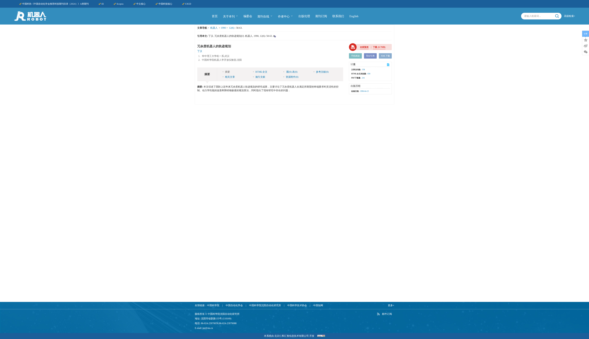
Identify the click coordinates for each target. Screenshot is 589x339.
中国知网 (318, 305)
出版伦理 (304, 16)
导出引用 (370, 56)
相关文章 (230, 77)
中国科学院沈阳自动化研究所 (265, 305)
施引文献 (260, 77)
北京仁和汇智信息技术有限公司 (291, 336)
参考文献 (322, 72)
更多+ (391, 305)
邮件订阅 (387, 314)
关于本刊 (229, 16)
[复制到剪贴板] (274, 36)
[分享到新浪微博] (585, 46)
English (353, 16)
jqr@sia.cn (207, 328)
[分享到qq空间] (585, 40)
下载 (379, 47)
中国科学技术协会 (297, 305)
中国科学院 (213, 305)
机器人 (214, 28)
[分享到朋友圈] (585, 52)
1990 (223, 28)
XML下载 (385, 56)
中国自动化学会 (234, 305)
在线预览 (364, 47)
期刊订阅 (321, 16)
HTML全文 (261, 72)
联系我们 (338, 16)
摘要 (227, 72)
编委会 (247, 16)
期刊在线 (263, 16)
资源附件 (292, 77)
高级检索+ (569, 16)
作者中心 (284, 16)
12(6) (232, 28)
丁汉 (199, 51)
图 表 (291, 72)
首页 (215, 16)
